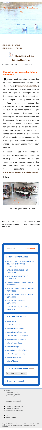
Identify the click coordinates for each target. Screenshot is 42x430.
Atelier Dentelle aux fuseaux (17, 336)
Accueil (7, 19)
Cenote (19, 425)
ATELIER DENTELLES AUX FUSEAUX (20, 288)
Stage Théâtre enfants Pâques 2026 (20, 282)
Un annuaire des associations (14, 410)
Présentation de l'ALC (12, 392)
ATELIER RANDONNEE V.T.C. (17, 276)
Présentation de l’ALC (17, 19)
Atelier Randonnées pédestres (18, 350)
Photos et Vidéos (21, 24)
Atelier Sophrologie (14, 357)
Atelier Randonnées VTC (16, 354)
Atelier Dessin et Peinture (16, 339)
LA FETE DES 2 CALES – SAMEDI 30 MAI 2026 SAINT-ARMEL (20, 262)
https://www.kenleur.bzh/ (26, 86)
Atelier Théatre (12, 361)
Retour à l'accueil (15, 381)
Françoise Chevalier (9, 64)
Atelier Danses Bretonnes (12, 48)
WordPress (5, 426)
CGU (7, 415)
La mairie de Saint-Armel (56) (14, 406)
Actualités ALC (12, 321)
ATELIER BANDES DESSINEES (18, 307)
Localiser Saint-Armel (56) (13, 408)
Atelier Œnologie (13, 347)
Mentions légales (11, 417)
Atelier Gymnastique (14, 343)
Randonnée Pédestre (32, 223)
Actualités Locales (13, 325)
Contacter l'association (13, 401)
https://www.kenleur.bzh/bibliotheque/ (20, 172)
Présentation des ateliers (29, 19)
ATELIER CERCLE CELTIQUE (17, 270)
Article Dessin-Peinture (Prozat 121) (11, 224)
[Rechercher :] (15, 248)
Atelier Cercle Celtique (11, 45)
